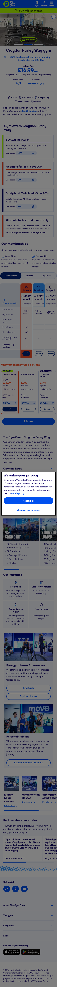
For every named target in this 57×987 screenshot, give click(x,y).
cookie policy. (18, 493)
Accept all (28, 500)
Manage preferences (28, 509)
